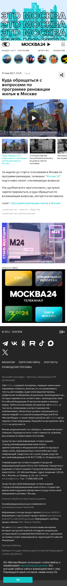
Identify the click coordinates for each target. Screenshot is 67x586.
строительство (9, 210)
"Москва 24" (53, 176)
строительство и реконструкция (18, 213)
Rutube (32, 343)
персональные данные (33, 565)
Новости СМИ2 (10, 268)
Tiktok (41, 343)
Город (27, 73)
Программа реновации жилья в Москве (35, 203)
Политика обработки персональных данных (24, 498)
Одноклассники (23, 343)
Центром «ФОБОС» (50, 512)
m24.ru (10, 385)
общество (35, 210)
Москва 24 (33, 44)
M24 (20, 332)
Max (50, 343)
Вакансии (8, 362)
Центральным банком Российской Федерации (31, 517)
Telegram (5, 343)
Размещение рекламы (17, 367)
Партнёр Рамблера (11, 545)
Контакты (51, 362)
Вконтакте (14, 343)
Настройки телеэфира (13, 377)
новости (24, 210)
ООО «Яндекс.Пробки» (29, 522)
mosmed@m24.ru (10, 478)
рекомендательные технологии (18, 507)
